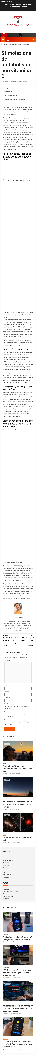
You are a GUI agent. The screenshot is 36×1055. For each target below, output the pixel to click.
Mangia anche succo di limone (12, 416)
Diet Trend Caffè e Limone (21, 573)
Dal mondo (6, 863)
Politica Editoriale (15, 6)
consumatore (8, 92)
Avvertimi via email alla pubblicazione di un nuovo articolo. (17, 723)
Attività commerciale (8, 1002)
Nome (6, 685)
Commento (8, 660)
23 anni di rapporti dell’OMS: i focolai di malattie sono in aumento (27, 640)
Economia (6, 865)
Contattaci (24, 6)
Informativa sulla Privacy (19, 4)
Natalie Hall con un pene (17, 99)
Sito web (7, 697)
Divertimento (6, 967)
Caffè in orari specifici (12, 570)
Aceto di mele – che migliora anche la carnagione (18, 568)
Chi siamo (8, 4)
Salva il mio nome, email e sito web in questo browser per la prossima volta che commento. (17, 706)
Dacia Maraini (6, 81)
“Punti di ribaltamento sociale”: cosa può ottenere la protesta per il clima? (10, 640)
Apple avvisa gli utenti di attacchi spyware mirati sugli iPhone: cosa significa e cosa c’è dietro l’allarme (18, 1044)
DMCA (30, 4)
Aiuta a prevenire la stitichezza (18, 147)
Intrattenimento (7, 875)
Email (6, 691)
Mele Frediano (16, 773)
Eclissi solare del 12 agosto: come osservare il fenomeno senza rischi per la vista (17, 768)
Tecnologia (6, 870)
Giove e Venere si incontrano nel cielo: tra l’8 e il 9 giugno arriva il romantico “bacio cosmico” (17, 804)
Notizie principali (8, 860)
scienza (5, 867)
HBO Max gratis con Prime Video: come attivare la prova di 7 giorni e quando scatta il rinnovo (17, 972)
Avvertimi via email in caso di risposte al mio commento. (16, 715)
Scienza (3, 47)
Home (4, 858)
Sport (4, 872)
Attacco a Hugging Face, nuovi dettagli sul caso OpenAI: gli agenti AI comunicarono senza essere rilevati (18, 1008)
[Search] (33, 39)
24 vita (6, 88)
